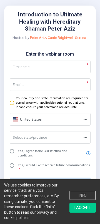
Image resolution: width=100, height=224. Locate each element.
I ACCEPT (82, 207)
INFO (83, 195)
